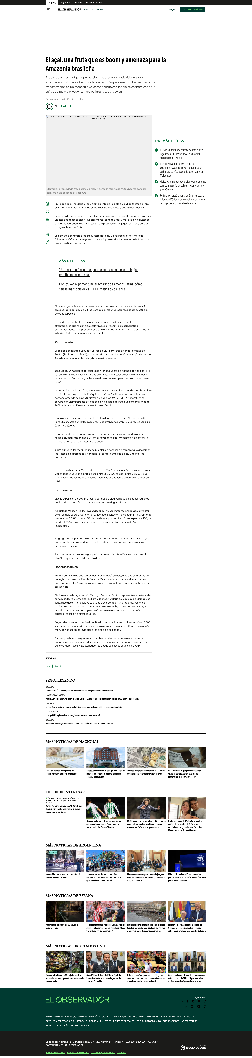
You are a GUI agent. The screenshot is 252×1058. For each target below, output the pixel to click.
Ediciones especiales (148, 1021)
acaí (49, 666)
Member (58, 1016)
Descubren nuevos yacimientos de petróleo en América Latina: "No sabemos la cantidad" (82, 723)
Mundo (90, 9)
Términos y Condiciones (103, 1052)
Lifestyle (81, 1021)
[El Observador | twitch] (204, 1006)
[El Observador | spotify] (192, 1006)
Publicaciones (171, 1021)
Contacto (121, 1052)
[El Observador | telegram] (198, 1006)
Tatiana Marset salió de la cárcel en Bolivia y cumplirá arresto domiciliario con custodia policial (84, 707)
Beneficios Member (76, 1016)
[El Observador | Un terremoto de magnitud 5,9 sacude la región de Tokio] (65, 921)
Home (49, 1016)
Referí (93, 1016)
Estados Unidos (94, 2)
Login (172, 9)
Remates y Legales (123, 1021)
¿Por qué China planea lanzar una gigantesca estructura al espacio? (73, 715)
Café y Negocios (121, 1016)
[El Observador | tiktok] (204, 1001)
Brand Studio (177, 1016)
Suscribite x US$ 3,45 (192, 9)
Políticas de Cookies (55, 1052)
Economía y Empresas (145, 1016)
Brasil (58, 666)
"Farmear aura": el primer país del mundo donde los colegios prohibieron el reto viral (80, 690)
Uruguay (52, 2)
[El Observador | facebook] (188, 1001)
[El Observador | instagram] (193, 1001)
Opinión (93, 1021)
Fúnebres (105, 1021)
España (78, 2)
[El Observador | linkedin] (186, 1006)
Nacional (104, 1016)
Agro (164, 1016)
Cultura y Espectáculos (60, 1021)
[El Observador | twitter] (182, 1001)
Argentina (65, 2)
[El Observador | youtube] (199, 1001)
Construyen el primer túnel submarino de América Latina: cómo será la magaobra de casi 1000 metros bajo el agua (92, 699)
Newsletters (189, 1021)
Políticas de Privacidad (78, 1052)
